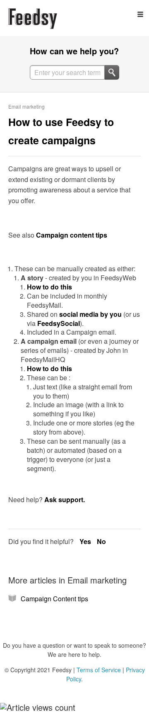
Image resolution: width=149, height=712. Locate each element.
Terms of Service (99, 670)
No (101, 541)
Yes (86, 541)
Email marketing (26, 106)
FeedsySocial (58, 323)
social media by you (90, 314)
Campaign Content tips (54, 598)
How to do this (49, 287)
